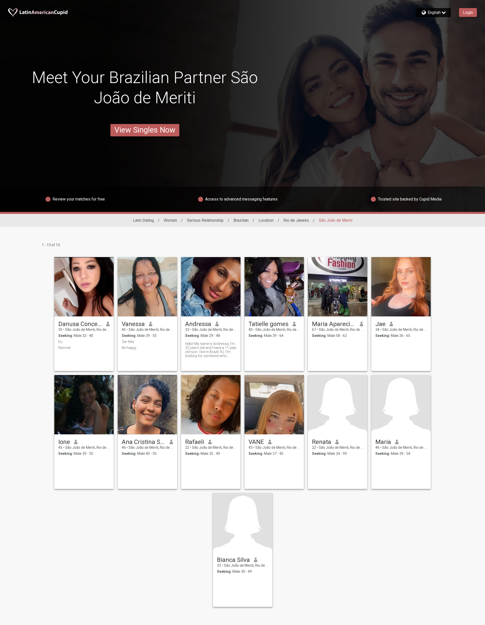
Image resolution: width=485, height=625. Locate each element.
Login (468, 12)
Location (266, 220)
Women (170, 220)
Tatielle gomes (268, 324)
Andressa (198, 324)
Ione (64, 441)
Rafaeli (194, 441)
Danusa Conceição (80, 324)
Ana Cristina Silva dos (143, 441)
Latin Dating (143, 220)
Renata (321, 441)
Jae (380, 324)
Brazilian (241, 220)
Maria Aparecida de (334, 324)
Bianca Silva (233, 559)
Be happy (129, 348)
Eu (60, 342)
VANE (256, 441)
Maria (383, 441)
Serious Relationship (205, 220)
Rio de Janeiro (296, 220)
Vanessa (133, 324)
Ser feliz (128, 342)
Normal (64, 348)
